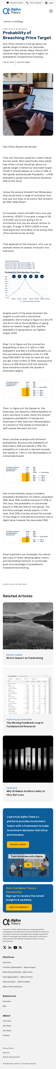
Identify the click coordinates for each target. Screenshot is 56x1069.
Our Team (7, 1030)
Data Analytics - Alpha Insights (16, 982)
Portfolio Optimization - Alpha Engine (19, 967)
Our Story (7, 1026)
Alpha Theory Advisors (13, 986)
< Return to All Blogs (13, 21)
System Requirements (11, 1057)
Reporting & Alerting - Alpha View (18, 972)
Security (6, 1053)
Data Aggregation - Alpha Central (18, 977)
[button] (50, 11)
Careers (6, 1035)
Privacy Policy (8, 1048)
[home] (12, 11)
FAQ (4, 1006)
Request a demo (18, 844)
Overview (7, 962)
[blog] (28, 633)
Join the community (19, 907)
